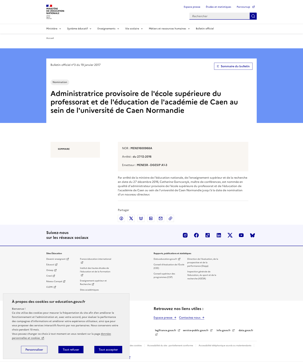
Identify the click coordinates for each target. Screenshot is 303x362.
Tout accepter (108, 349)
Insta (185, 235)
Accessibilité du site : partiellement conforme (170, 345)
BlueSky (252, 235)
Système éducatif (77, 28)
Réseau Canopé (54, 281)
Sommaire (64, 149)
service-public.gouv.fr (195, 330)
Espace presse (192, 7)
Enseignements (106, 28)
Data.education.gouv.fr (165, 259)
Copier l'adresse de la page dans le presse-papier (170, 218)
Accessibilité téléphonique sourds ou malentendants (225, 345)
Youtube (241, 235)
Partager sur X (131, 218)
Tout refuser (71, 349)
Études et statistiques (218, 7)
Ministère (51, 28)
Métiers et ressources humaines (167, 28)
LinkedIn (219, 235)
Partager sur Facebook (121, 218)
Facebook (196, 235)
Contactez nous (189, 317)
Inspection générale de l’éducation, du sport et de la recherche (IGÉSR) (201, 275)
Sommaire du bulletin (235, 66)
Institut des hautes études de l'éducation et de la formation (95, 270)
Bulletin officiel (205, 28)
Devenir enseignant (56, 259)
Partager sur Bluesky (140, 218)
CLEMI (49, 287)
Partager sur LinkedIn (150, 218)
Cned (49, 275)
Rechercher (253, 16)
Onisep (49, 270)
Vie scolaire (132, 28)
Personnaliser (34, 349)
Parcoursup (244, 7)
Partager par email (160, 218)
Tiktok (207, 235)
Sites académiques (89, 289)
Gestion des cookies (131, 345)
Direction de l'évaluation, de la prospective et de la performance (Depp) (202, 262)
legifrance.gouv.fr (165, 330)
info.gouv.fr (224, 330)
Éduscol (50, 264)
